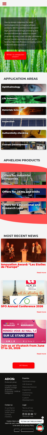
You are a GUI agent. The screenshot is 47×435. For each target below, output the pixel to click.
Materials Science (29, 387)
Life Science (27, 384)
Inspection (26, 390)
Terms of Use (27, 408)
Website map (27, 416)
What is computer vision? (15, 56)
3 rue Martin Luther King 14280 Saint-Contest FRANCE (10, 412)
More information (27, 430)
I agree (16, 430)
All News (23, 365)
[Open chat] (40, 428)
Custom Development (28, 399)
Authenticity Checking (27, 394)
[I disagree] (44, 426)
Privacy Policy (28, 411)
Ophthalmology (28, 381)
